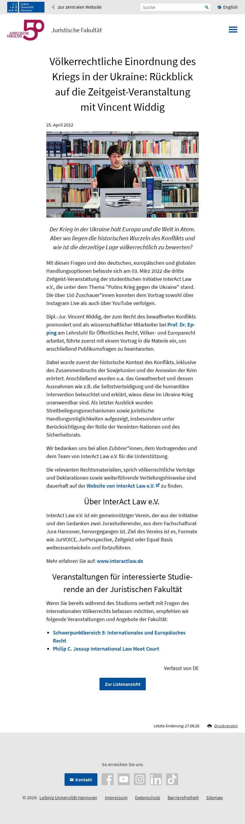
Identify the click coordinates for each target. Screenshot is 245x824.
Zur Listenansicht (122, 684)
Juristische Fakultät (76, 30)
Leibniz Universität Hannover (68, 797)
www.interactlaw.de (120, 560)
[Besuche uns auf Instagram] (140, 778)
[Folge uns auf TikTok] (172, 778)
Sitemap (214, 797)
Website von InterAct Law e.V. (121, 485)
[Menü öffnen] (233, 31)
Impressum (116, 797)
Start (206, 7)
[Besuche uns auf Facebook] (107, 778)
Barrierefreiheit (183, 797)
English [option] (230, 7)
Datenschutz (147, 797)
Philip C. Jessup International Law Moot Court (106, 648)
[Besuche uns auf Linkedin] (156, 778)
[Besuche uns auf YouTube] (123, 778)
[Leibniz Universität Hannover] (26, 7)
